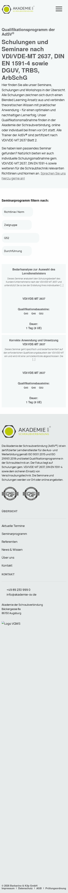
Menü (59, 9)
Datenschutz (25, 888)
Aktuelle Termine (13, 526)
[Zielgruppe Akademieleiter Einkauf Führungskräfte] (17, 225)
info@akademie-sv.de (21, 594)
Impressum (8, 888)
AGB (39, 888)
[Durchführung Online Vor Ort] (17, 251)
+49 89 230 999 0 (18, 590)
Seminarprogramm (14, 534)
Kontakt (7, 565)
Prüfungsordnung (55, 888)
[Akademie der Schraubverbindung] (18, 9)
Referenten (9, 542)
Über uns (8, 557)
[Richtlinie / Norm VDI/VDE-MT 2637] (17, 212)
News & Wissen (12, 550)
